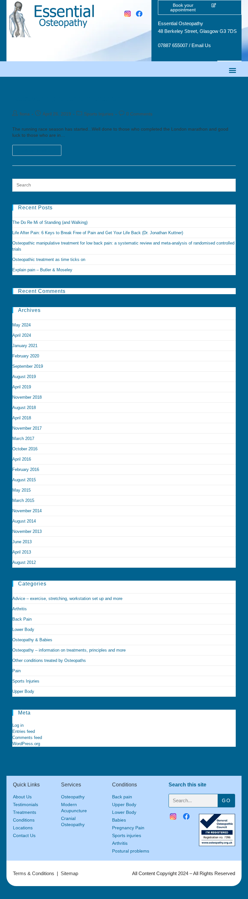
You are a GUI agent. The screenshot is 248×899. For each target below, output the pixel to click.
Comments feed (27, 737)
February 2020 (25, 356)
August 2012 (24, 562)
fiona (25, 113)
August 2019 (24, 376)
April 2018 (21, 417)
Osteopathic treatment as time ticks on (48, 259)
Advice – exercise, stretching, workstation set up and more (67, 598)
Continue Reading (39, 148)
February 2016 (25, 469)
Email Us (201, 45)
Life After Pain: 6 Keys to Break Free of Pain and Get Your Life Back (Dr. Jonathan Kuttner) (97, 232)
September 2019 (27, 366)
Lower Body (23, 629)
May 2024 (21, 325)
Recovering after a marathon (67, 98)
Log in (18, 725)
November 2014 (27, 510)
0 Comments (139, 113)
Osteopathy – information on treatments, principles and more (69, 650)
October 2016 (24, 448)
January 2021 (24, 345)
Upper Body (23, 691)
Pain (16, 670)
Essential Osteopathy (180, 23)
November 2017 (27, 428)
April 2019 (21, 387)
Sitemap (69, 873)
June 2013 (22, 541)
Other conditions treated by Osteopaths (49, 660)
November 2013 (27, 531)
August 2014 (24, 521)
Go (226, 800)
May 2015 (21, 490)
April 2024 (21, 335)
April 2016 (21, 459)
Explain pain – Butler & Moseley (42, 269)
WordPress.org (26, 743)
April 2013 (21, 552)
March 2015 (23, 500)
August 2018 (24, 407)
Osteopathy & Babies (32, 639)
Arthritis (19, 608)
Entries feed (23, 731)
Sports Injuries (98, 113)
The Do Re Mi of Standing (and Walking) (50, 222)
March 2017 (23, 438)
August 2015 (24, 479)
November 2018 (27, 397)
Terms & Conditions (33, 873)
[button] (232, 70)
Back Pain (22, 619)
